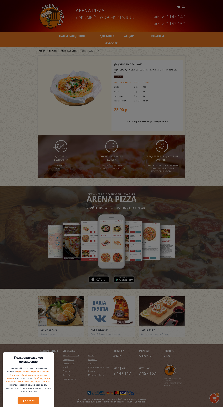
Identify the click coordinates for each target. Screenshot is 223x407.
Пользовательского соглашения (32, 371)
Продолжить (28, 400)
